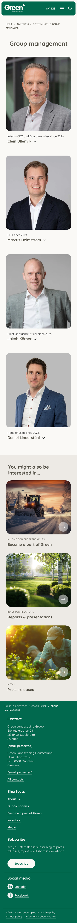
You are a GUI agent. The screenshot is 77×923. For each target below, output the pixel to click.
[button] (62, 8)
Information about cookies (41, 916)
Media (11, 827)
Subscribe (21, 863)
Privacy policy (14, 916)
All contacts (15, 779)
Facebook (22, 895)
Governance (40, 24)
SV (48, 8)
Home (9, 24)
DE (53, 8)
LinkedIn (20, 886)
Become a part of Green (24, 813)
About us (13, 799)
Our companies (18, 806)
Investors (23, 24)
